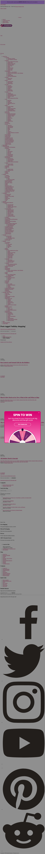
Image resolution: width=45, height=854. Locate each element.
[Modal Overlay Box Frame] (22, 427)
